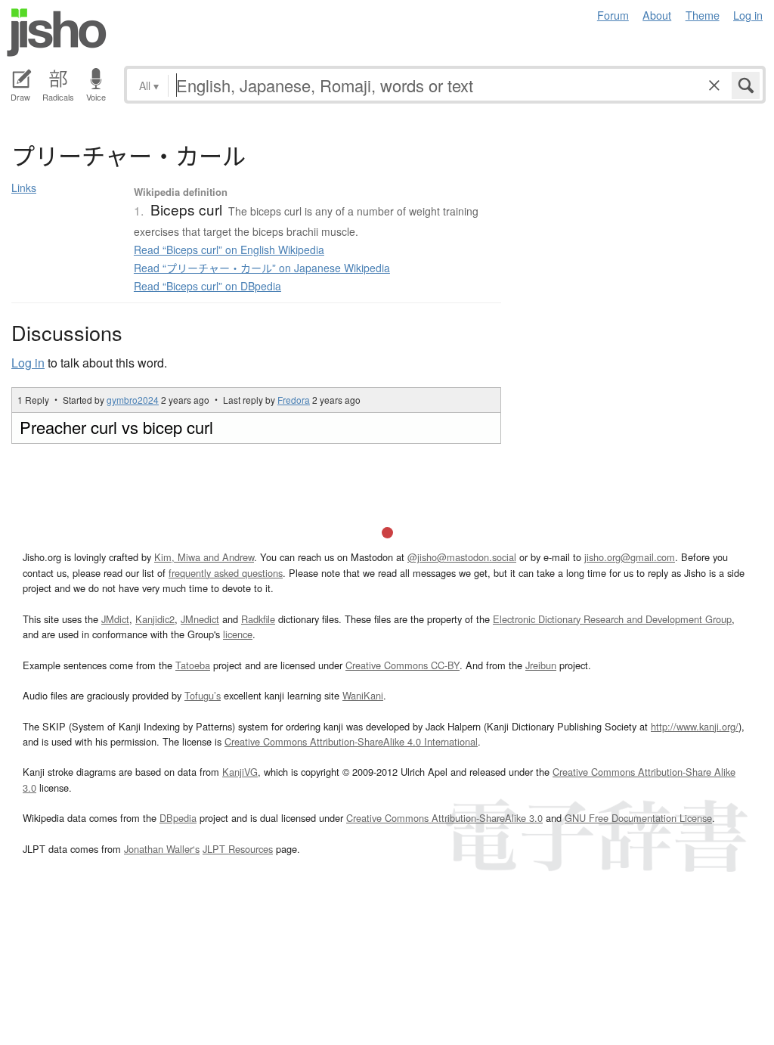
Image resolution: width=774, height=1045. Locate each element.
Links (23, 187)
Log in (748, 15)
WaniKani (362, 695)
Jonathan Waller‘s (162, 849)
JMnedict (200, 619)
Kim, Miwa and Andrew (204, 557)
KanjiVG (240, 771)
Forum (613, 15)
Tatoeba (192, 665)
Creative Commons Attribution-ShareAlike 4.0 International (351, 741)
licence (237, 634)
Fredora (293, 399)
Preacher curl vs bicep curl (116, 427)
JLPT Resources (238, 849)
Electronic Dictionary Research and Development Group (612, 619)
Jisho (57, 32)
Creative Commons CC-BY (402, 665)
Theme (703, 15)
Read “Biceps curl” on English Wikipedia (229, 249)
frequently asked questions (226, 573)
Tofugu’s (202, 695)
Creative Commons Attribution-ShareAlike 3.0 (444, 818)
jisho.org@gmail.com (629, 557)
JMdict (115, 619)
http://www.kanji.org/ (694, 726)
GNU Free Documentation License (638, 818)
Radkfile (258, 619)
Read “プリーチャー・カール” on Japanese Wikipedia (262, 267)
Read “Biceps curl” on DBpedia (207, 285)
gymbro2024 (133, 399)
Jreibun (540, 665)
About (656, 15)
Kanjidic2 (155, 619)
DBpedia (178, 818)
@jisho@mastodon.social (461, 557)
